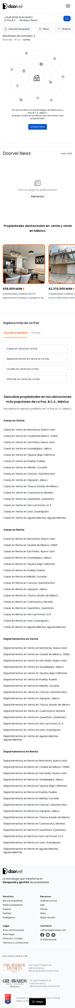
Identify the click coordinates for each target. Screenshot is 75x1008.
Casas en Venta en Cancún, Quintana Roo (29, 473)
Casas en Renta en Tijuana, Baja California (29, 564)
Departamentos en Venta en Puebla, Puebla (30, 679)
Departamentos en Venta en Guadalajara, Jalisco (33, 667)
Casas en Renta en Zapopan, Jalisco (25, 589)
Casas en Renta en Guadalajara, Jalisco (27, 557)
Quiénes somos (48, 900)
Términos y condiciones (15, 942)
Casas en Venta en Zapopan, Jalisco (25, 480)
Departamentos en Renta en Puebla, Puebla (30, 792)
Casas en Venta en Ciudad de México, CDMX (30, 436)
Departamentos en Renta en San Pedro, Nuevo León (35, 773)
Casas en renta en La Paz (21, 348)
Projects (7, 909)
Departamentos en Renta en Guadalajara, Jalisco (33, 779)
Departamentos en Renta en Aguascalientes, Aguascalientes (30, 850)
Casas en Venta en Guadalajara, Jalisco (27, 448)
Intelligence (9, 917)
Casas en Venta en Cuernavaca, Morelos (28, 492)
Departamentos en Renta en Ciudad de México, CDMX (36, 767)
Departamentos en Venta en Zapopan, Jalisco (31, 698)
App (42, 904)
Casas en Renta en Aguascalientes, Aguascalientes (34, 627)
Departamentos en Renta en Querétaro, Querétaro (34, 830)
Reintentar (37, 196)
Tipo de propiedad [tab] (15, 332)
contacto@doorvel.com (53, 930)
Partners (7, 913)
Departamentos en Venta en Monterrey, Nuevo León (35, 648)
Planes (43, 909)
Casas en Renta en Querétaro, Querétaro (28, 608)
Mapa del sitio (47, 917)
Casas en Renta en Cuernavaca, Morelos (28, 602)
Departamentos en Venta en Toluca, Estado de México (36, 704)
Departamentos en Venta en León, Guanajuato (32, 730)
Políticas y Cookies (13, 938)
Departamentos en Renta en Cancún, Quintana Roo (35, 804)
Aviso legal (8, 934)
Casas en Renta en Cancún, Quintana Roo (29, 583)
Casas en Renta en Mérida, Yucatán (25, 576)
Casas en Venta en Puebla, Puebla (24, 461)
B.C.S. (18, 39)
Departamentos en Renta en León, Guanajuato (32, 842)
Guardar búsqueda (19, 28)
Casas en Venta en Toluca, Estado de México (30, 486)
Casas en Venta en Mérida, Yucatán (25, 467)
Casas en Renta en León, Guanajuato (26, 620)
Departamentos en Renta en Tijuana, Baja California (35, 786)
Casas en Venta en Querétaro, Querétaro (28, 499)
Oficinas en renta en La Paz (23, 379)
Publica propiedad (12, 904)
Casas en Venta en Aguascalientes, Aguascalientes (34, 518)
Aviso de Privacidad (13, 930)
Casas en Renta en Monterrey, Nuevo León (29, 539)
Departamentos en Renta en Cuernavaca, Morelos (34, 823)
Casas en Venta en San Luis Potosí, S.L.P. (27, 505)
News (43, 913)
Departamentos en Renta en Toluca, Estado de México (36, 817)
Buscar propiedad (12, 900)
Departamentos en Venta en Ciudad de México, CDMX (36, 654)
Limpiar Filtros (37, 126)
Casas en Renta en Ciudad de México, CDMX (30, 545)
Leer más (66, 153)
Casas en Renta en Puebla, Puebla (24, 570)
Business (7, 39)
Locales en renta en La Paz (22, 369)
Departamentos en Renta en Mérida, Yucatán (31, 798)
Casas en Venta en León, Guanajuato (26, 511)
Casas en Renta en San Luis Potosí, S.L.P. (27, 614)
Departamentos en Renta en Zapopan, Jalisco (31, 811)
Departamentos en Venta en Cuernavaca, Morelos (34, 711)
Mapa (39, 1001)
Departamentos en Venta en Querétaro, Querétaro (34, 717)
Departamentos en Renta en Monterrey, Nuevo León (35, 760)
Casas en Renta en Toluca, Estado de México (30, 595)
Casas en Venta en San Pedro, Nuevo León (29, 442)
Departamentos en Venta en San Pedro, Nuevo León (35, 660)
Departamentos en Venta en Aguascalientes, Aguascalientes (31, 737)
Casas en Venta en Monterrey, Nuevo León (29, 429)
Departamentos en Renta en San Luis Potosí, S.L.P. (33, 836)
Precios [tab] (36, 332)
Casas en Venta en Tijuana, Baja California (29, 455)
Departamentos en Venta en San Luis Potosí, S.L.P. (33, 723)
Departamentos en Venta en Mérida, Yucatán (31, 686)
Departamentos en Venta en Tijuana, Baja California (35, 673)
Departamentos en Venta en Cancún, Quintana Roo (35, 692)
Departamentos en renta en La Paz (27, 359)
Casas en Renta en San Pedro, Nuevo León (29, 551)
